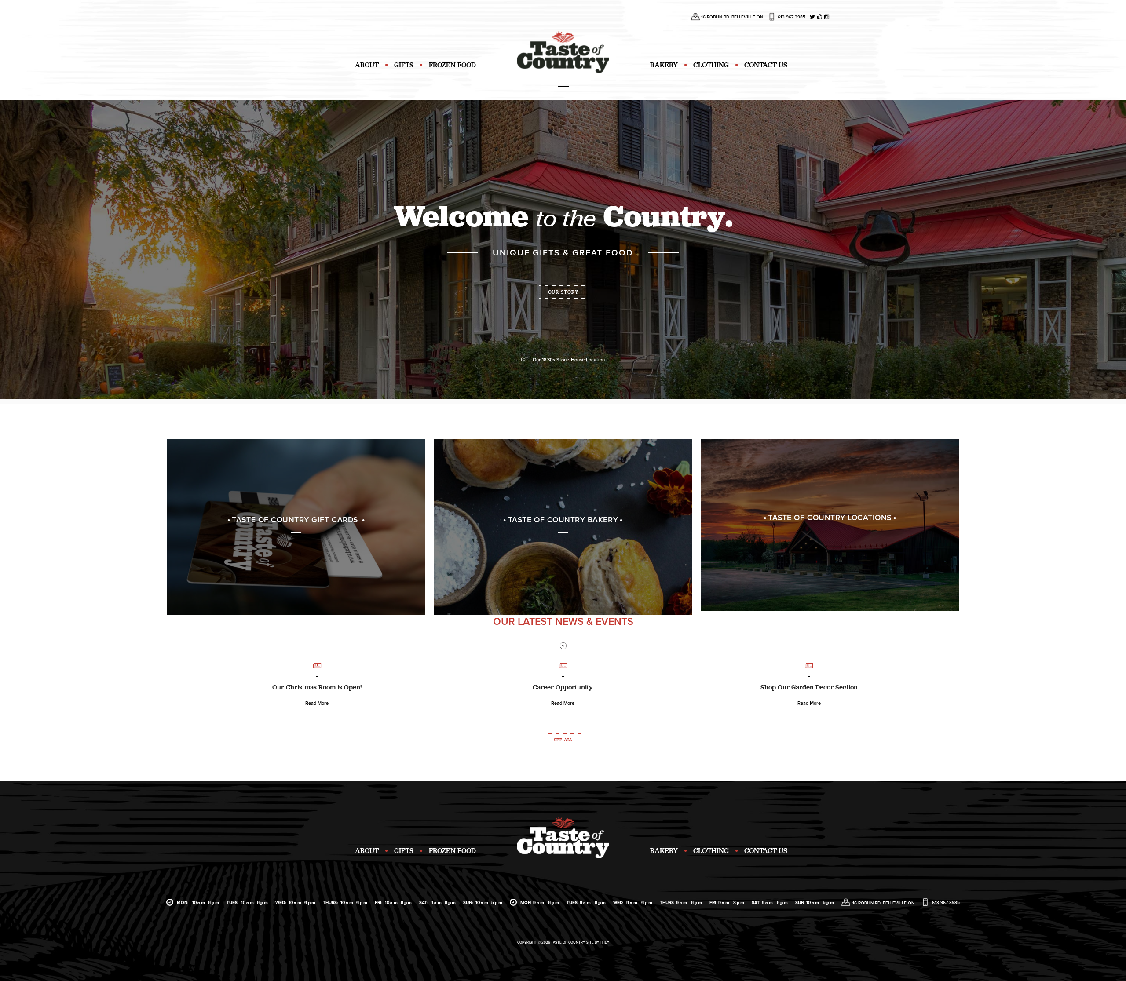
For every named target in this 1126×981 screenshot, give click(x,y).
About (367, 64)
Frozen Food (452, 64)
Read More (317, 703)
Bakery (664, 64)
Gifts (403, 64)
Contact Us (765, 64)
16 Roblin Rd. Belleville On (732, 17)
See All (563, 740)
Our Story (563, 292)
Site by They (597, 943)
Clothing (711, 64)
